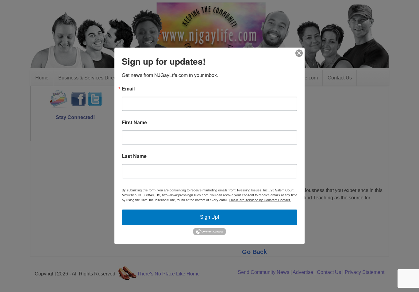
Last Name (134, 156)
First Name (134, 122)
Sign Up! (209, 217)
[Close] (299, 53)
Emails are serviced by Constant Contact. (260, 199)
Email (128, 88)
